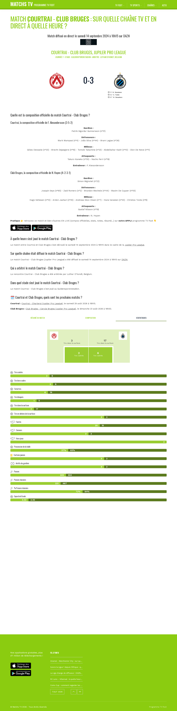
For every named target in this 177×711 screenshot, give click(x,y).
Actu (164, 5)
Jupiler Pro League (134, 245)
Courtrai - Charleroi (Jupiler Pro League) (42, 303)
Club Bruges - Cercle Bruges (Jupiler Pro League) (51, 309)
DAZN (124, 259)
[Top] (169, 705)
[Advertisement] (88, 554)
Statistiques (141, 317)
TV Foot (118, 5)
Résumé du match (38, 317)
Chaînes (150, 5)
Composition (90, 317)
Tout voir (57, 692)
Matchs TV (32, 3)
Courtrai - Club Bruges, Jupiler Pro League (88, 52)
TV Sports (135, 5)
